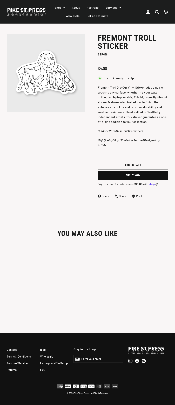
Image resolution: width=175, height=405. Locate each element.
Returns (12, 369)
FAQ (42, 369)
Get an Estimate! (97, 16)
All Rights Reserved (99, 393)
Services (111, 7)
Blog (43, 349)
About (76, 7)
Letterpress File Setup (54, 363)
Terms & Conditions (19, 356)
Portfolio (93, 7)
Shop (58, 7)
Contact (12, 349)
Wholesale (73, 16)
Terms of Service (17, 363)
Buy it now (133, 175)
